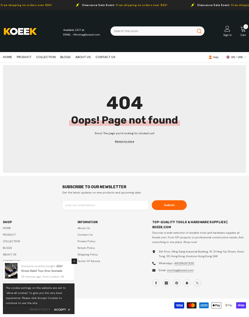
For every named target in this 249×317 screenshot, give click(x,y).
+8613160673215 (184, 263)
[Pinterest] (176, 283)
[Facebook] (156, 283)
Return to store (124, 141)
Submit (169, 205)
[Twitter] (197, 283)
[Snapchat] (187, 283)
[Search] (157, 31)
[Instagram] (166, 283)
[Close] (74, 261)
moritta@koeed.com (180, 270)
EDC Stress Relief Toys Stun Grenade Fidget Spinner (42, 270)
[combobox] (152, 31)
